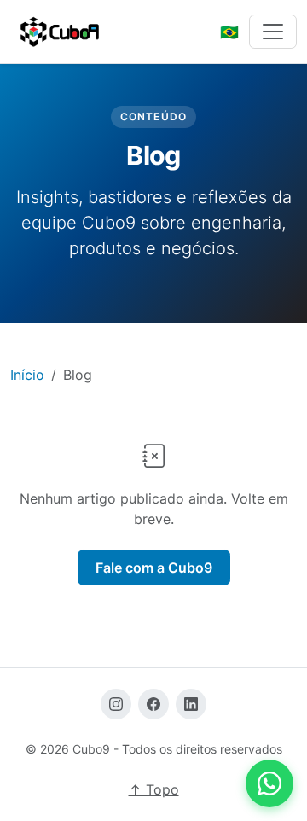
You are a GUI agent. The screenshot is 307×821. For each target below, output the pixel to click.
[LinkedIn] (191, 704)
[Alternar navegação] (273, 32)
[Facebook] (153, 704)
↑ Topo (154, 789)
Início (27, 374)
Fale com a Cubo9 (154, 567)
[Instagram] (116, 704)
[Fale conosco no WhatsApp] (269, 783)
